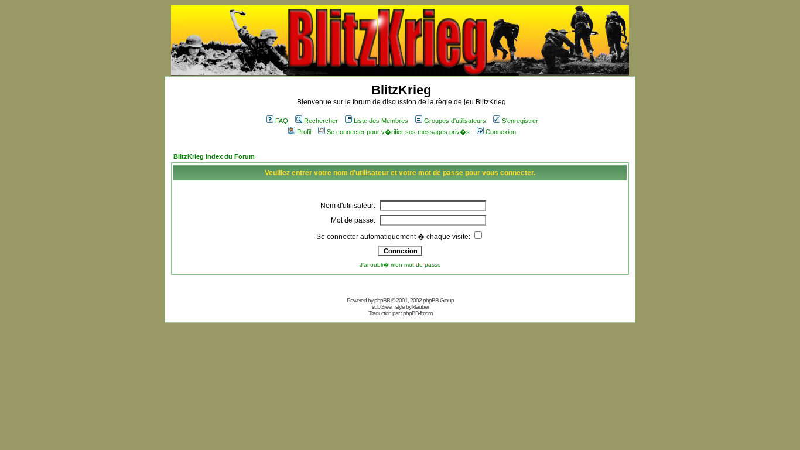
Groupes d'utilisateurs (455, 120)
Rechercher (321, 120)
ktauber (420, 307)
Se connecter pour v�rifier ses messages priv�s (398, 131)
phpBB (382, 300)
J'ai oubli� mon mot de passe (400, 264)
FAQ (281, 120)
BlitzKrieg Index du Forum (214, 156)
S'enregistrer (520, 120)
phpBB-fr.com (417, 313)
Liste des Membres (381, 120)
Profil (304, 131)
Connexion (501, 131)
